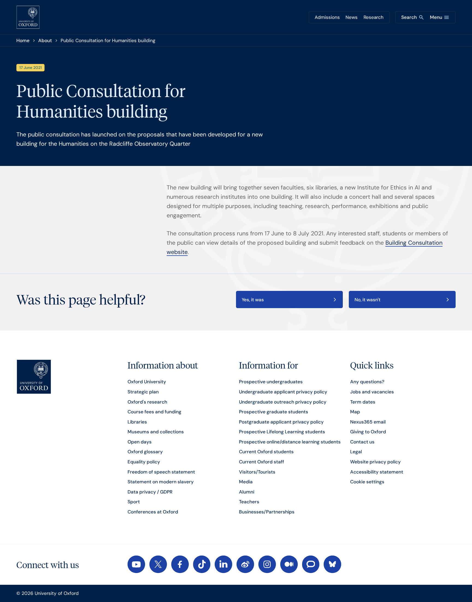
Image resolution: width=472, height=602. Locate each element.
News (352, 17)
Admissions (327, 17)
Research (374, 17)
